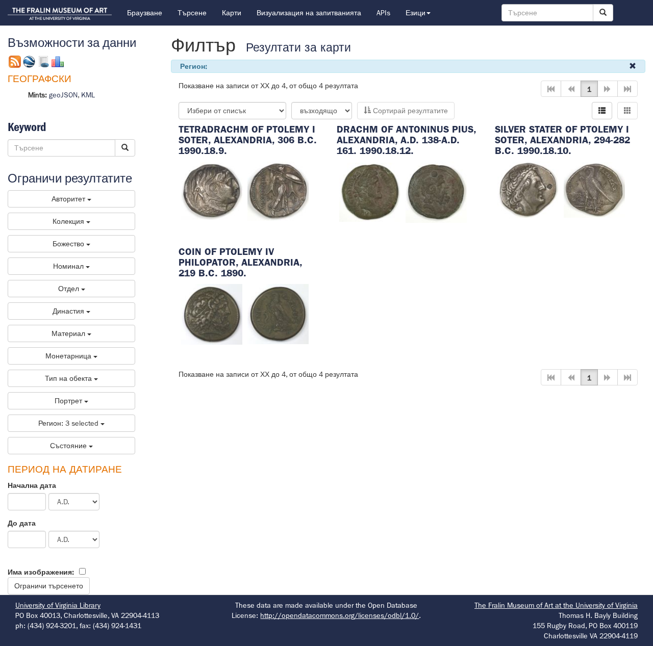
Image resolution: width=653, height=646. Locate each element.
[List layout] (602, 110)
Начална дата (32, 485)
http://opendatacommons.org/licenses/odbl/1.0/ (339, 615)
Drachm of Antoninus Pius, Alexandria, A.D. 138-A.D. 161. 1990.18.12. (406, 140)
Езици (415, 12)
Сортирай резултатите (409, 110)
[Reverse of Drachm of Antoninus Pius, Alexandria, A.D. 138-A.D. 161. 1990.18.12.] (436, 191)
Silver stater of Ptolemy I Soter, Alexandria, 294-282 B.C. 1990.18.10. (562, 140)
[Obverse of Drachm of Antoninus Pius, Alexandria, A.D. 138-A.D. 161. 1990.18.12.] (369, 191)
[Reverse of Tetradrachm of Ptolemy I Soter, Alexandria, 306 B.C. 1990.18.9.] (278, 190)
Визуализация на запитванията (309, 12)
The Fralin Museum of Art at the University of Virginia (556, 605)
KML (88, 94)
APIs (383, 12)
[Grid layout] (627, 110)
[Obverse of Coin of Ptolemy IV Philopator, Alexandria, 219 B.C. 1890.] (211, 313)
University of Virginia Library (58, 605)
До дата (22, 523)
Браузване (144, 12)
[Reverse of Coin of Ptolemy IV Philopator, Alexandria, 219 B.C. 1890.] (278, 313)
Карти (231, 12)
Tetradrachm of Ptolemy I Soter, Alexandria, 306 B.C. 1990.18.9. (248, 140)
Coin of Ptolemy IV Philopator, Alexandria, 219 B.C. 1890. (240, 262)
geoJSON (63, 94)
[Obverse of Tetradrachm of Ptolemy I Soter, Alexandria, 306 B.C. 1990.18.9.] (211, 190)
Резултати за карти (298, 48)
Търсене (192, 12)
